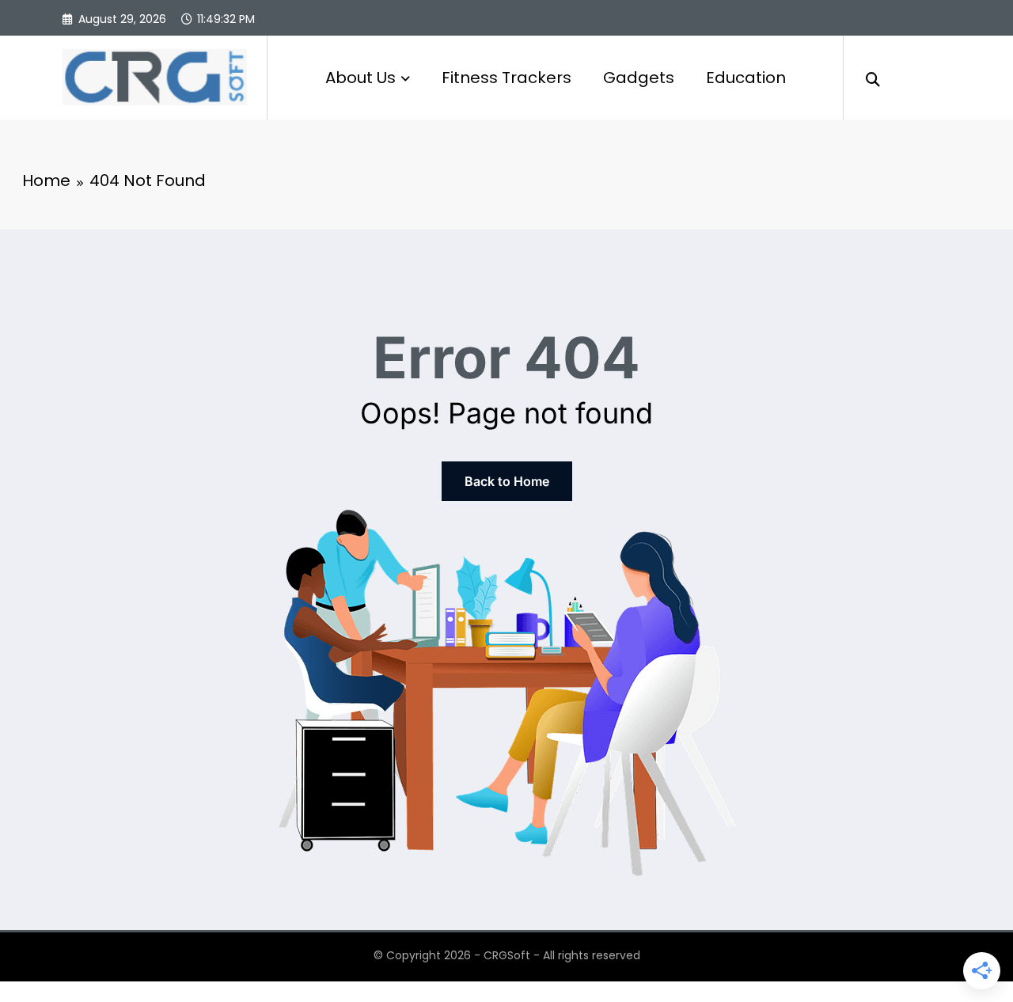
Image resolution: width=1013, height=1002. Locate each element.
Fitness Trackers (506, 77)
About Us (360, 77)
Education (746, 77)
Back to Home (507, 481)
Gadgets (638, 77)
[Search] (872, 77)
